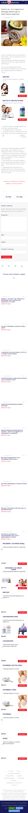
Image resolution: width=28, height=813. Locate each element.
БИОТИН (6, 77)
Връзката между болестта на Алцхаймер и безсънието (10, 458)
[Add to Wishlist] (25, 77)
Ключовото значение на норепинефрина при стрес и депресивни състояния (10, 535)
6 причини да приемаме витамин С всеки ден (12, 404)
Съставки (10, 771)
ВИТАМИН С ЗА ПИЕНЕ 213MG (13, 569)
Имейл (3, 242)
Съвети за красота (17, 183)
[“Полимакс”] (15, 265)
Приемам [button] (11, 808)
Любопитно (14, 181)
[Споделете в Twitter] (14, 189)
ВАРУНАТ (6, 592)
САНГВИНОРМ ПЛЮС (10, 617)
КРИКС (5, 738)
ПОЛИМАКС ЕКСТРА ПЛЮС (12, 665)
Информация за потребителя (14, 782)
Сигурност (14, 780)
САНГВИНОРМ (8, 641)
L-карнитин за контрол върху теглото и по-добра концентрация (13, 353)
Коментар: (5, 215)
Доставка (19, 775)
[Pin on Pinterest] (16, 189)
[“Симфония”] (21, 266)
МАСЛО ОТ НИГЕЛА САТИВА (13, 100)
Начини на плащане (9, 778)
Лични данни (21, 778)
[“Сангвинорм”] (9, 265)
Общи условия (10, 775)
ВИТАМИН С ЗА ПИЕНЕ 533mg (13, 543)
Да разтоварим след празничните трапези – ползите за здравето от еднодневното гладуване (12, 431)
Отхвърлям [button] (19, 808)
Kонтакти (14, 785)
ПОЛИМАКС (7, 714)
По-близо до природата (14, 773)
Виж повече (22, 96)
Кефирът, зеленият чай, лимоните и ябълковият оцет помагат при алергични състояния (12, 300)
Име (3, 235)
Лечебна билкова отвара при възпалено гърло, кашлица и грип (14, 379)
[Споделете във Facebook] (11, 189)
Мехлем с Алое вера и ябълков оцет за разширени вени (13, 508)
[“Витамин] (2, 265)
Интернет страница (7, 249)
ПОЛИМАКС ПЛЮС (9, 690)
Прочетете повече (14, 811)
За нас (18, 771)
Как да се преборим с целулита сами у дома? (13, 327)
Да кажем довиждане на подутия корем (14, 483)
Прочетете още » (6, 303)
